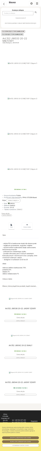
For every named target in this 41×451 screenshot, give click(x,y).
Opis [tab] (11, 227)
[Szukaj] (36, 12)
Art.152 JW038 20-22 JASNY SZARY (20, 309)
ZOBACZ (19, 209)
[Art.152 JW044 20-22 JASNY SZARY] (20, 372)
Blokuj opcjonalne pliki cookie (20, 441)
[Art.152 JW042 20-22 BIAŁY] (20, 335)
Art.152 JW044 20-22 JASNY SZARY (20, 382)
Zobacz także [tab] (27, 227)
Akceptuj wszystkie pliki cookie (20, 437)
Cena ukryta (5, 213)
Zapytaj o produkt (6, 215)
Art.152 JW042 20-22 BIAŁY (20, 345)
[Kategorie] (37, 3)
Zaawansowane (20, 18)
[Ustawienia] (31, 3)
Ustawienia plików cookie (20, 445)
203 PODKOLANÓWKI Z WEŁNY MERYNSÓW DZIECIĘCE (20, 23)
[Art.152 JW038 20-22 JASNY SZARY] (20, 298)
